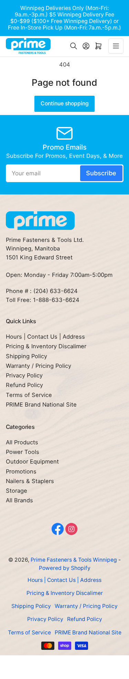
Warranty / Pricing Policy (38, 365)
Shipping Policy (26, 356)
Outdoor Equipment (32, 461)
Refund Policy (24, 385)
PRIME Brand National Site (41, 404)
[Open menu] (115, 46)
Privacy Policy (24, 375)
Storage (16, 490)
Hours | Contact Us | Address (45, 336)
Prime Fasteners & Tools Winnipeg (74, 560)
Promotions (21, 471)
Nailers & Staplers (30, 481)
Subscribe (101, 173)
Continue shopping (65, 103)
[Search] (73, 46)
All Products (22, 442)
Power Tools (22, 451)
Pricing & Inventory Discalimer (46, 346)
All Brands (19, 500)
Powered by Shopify (64, 568)
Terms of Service (29, 394)
